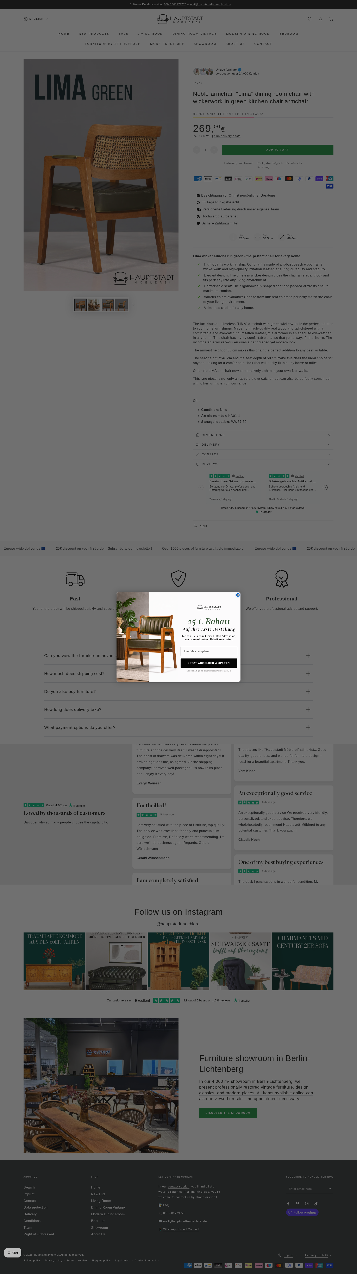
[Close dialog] (237, 595)
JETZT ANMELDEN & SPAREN (209, 663)
